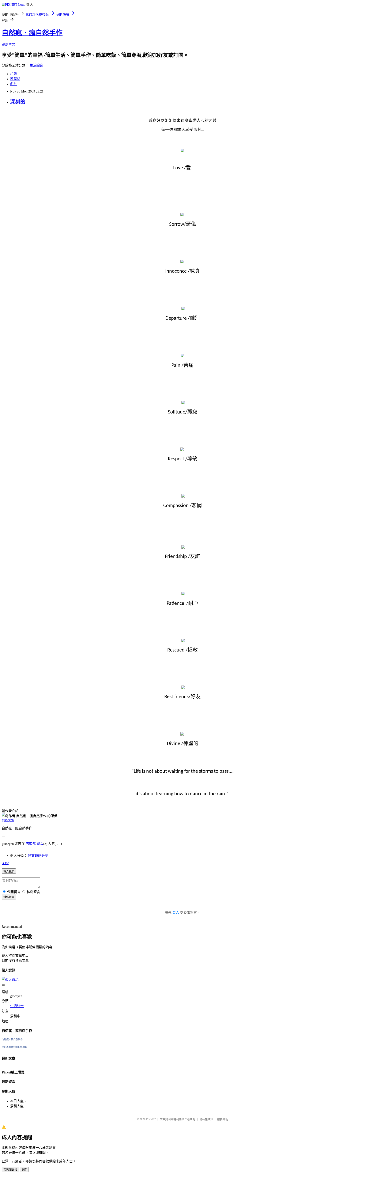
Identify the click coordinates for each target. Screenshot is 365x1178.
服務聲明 (222, 1119)
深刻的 (17, 102)
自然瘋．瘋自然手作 (32, 33)
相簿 (13, 74)
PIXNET (151, 1119)
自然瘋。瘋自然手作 (12, 1039)
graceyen (8, 820)
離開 (24, 1169)
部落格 (15, 79)
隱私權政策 (206, 1119)
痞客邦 (31, 844)
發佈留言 (8, 897)
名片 (13, 84)
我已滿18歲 (10, 1169)
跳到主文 (8, 44)
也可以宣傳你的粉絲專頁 (14, 1047)
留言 (40, 844)
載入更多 (8, 871)
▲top (5, 863)
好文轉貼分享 (38, 855)
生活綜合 (36, 65)
